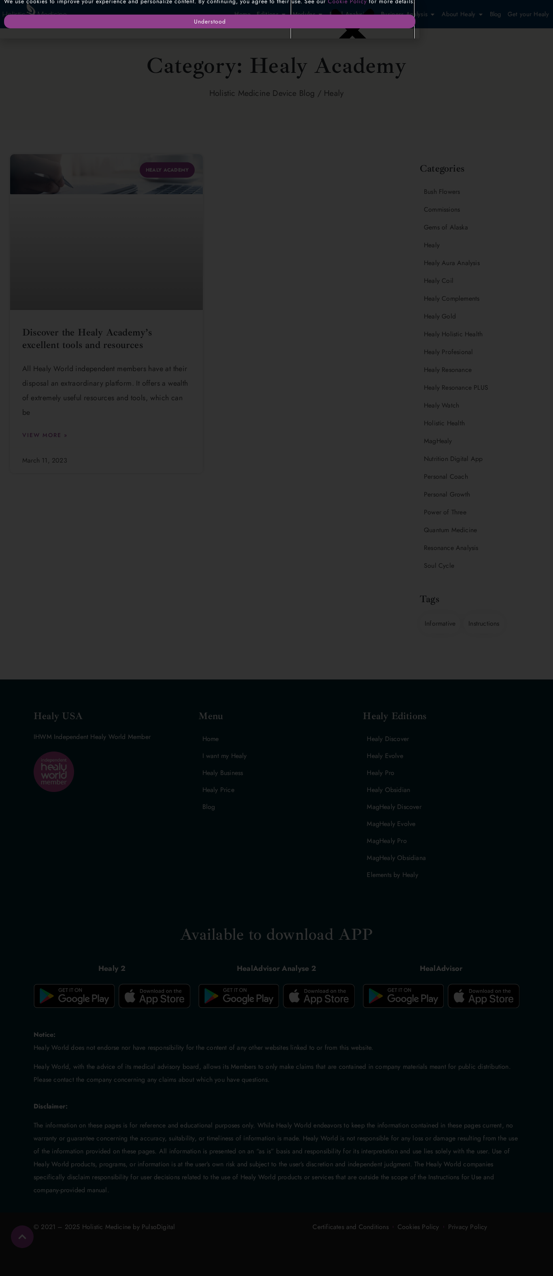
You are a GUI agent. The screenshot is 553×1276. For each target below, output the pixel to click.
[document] (276, 638)
